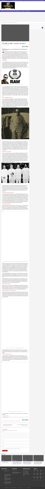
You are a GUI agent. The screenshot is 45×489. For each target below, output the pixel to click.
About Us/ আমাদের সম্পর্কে (20, 0)
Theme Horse (20, 487)
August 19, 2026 (14, 464)
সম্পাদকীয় (3, 460)
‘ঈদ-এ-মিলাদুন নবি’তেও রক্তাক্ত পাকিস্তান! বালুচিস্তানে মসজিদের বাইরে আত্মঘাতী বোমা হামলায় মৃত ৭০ (8, 425)
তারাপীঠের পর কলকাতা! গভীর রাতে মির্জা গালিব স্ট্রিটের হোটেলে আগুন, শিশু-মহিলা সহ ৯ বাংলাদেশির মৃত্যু (27, 463)
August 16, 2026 (35, 464)
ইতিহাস (2, 42)
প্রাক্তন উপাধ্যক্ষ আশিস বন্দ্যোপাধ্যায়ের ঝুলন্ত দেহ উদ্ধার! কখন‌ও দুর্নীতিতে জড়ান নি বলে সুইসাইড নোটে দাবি (38, 463)
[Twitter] (23, 46)
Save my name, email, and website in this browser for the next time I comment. (11, 448)
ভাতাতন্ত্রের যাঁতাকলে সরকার (5, 462)
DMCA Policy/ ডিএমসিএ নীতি (37, 0)
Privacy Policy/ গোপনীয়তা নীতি (14, 0)
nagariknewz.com (18, 464)
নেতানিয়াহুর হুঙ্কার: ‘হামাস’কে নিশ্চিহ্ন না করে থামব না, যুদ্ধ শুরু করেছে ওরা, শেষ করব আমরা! (22, 425)
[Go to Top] (43, 486)
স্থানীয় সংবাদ (15, 460)
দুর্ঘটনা (13, 460)
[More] (27, 46)
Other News (4, 454)
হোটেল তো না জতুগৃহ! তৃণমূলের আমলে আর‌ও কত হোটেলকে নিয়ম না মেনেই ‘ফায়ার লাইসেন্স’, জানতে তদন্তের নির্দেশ (17, 463)
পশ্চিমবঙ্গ (25, 460)
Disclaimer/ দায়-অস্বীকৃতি (31, 0)
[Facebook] (22, 46)
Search (42, 27)
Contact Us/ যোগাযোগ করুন (26, 0)
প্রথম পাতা (24, 475)
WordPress (29, 487)
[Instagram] (26, 46)
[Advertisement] (22, 16)
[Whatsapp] (25, 46)
